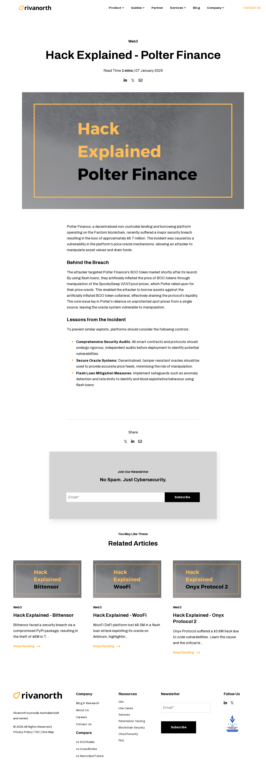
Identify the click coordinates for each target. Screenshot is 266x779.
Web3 (133, 41)
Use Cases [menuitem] (126, 708)
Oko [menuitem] (121, 701)
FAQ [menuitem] (121, 740)
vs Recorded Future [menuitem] (90, 756)
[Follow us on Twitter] (232, 702)
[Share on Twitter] (132, 80)
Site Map (48, 732)
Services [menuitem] (124, 714)
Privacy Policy (22, 732)
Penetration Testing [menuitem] (132, 721)
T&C (37, 732)
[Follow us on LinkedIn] (225, 703)
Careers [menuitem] (81, 717)
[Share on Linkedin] (125, 80)
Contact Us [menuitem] (84, 724)
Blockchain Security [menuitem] (132, 727)
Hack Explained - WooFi (120, 615)
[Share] (125, 441)
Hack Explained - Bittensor (43, 615)
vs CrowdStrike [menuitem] (86, 749)
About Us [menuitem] (82, 710)
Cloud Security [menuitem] (128, 734)
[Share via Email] (140, 80)
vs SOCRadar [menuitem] (85, 742)
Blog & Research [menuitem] (87, 703)
